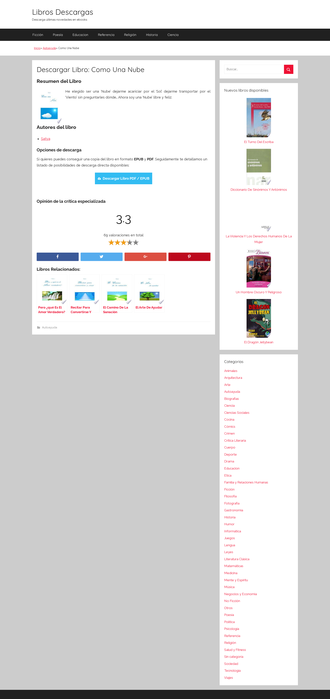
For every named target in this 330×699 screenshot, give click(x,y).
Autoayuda (49, 48)
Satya (45, 139)
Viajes (228, 678)
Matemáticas (233, 566)
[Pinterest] (189, 257)
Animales (230, 371)
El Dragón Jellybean (258, 342)
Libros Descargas (62, 12)
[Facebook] (58, 257)
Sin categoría (233, 657)
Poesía (58, 35)
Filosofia (230, 496)
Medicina (230, 573)
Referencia (106, 35)
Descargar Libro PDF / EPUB (126, 178)
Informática (232, 531)
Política (229, 622)
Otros (228, 608)
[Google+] (146, 257)
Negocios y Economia (240, 594)
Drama (229, 461)
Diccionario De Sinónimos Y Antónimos (259, 190)
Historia (152, 35)
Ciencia (173, 35)
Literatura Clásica (236, 559)
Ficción (37, 35)
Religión (130, 35)
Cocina (229, 419)
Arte (227, 385)
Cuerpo (229, 447)
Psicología (231, 629)
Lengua (229, 545)
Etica (227, 475)
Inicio (37, 48)
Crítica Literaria (235, 440)
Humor (229, 524)
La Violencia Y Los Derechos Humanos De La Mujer (259, 239)
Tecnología (232, 670)
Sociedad (231, 664)
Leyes (228, 552)
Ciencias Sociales (236, 413)
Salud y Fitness (235, 650)
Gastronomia (233, 510)
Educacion (80, 35)
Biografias (231, 399)
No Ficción (232, 601)
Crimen (229, 433)
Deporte (230, 454)
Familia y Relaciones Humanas (246, 482)
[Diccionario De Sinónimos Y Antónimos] (258, 168)
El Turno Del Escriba (258, 142)
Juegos (229, 538)
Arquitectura (233, 378)
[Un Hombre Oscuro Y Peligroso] (258, 269)
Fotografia (231, 503)
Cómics (229, 426)
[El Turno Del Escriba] (258, 118)
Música (229, 587)
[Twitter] (102, 257)
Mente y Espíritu (236, 580)
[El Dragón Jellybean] (258, 319)
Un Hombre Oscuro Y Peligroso (259, 292)
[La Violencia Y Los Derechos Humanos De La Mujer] (258, 215)
